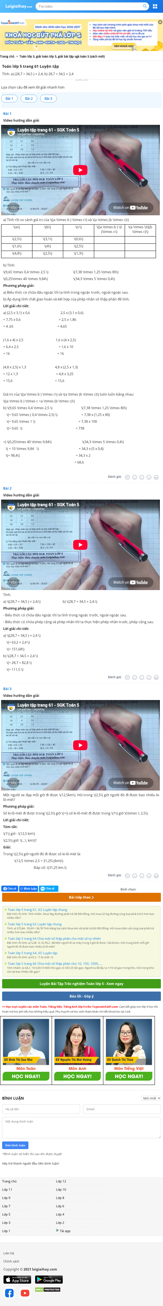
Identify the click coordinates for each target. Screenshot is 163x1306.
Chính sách (11, 1261)
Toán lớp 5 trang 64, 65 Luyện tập (32, 953)
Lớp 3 (6, 1222)
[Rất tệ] (127, 477)
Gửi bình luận (15, 1145)
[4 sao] (154, 888)
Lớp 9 (6, 1198)
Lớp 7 (6, 1206)
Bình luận (30, 888)
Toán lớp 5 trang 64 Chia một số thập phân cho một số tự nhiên (54, 938)
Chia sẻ (11, 888)
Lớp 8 (60, 1198)
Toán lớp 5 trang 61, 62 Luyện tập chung (37, 909)
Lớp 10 (61, 1189)
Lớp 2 (60, 1222)
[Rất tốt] (156, 477)
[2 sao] (144, 888)
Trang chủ (9, 1181)
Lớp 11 (7, 1189)
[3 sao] (149, 888)
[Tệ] (134, 477)
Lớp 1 (6, 1231)
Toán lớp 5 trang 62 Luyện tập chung (35, 924)
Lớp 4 (60, 1214)
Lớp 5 (6, 1214)
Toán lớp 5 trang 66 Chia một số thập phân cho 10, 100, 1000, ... (55, 963)
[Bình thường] (142, 477)
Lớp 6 (60, 1206)
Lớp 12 (61, 1181)
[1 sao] (139, 888)
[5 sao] (160, 888)
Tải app (65, 1231)
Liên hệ (8, 1253)
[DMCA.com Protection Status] (47, 1293)
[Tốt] (149, 477)
